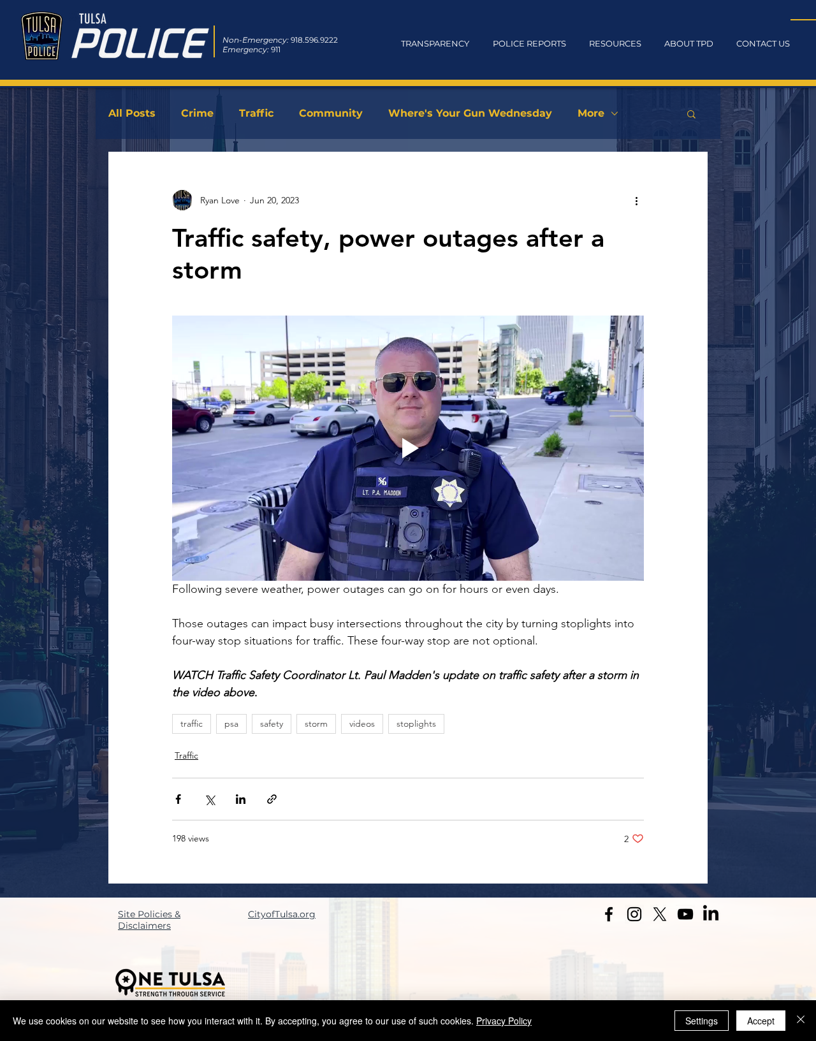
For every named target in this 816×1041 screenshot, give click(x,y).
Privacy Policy (504, 1020)
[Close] (800, 1020)
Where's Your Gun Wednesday (470, 113)
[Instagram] (634, 914)
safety (271, 723)
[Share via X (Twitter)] (209, 799)
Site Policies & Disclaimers (149, 919)
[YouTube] (685, 914)
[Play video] (408, 448)
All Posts (132, 113)
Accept (761, 1020)
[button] (691, 113)
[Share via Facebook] (178, 799)
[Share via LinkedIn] (241, 799)
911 (275, 49)
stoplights (416, 723)
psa (231, 723)
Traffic (256, 113)
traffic (191, 723)
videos (362, 723)
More (591, 113)
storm (316, 723)
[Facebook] (608, 914)
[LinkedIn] (710, 914)
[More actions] (636, 200)
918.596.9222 (314, 40)
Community (331, 113)
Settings (701, 1020)
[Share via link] (272, 799)
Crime (197, 113)
